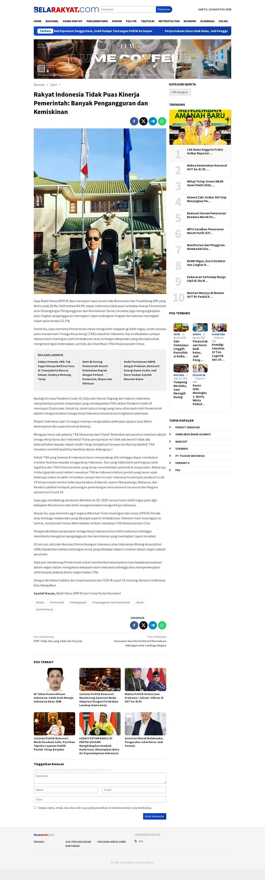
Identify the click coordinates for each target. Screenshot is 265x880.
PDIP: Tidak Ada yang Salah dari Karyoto (58, 639)
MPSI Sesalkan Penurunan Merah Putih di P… (205, 231)
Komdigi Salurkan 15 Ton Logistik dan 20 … (218, 352)
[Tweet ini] (143, 121)
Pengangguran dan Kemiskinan (111, 602)
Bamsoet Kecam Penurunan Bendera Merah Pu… (206, 215)
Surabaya (181, 448)
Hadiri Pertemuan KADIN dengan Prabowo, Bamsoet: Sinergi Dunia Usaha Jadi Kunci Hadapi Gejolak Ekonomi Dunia (142, 370)
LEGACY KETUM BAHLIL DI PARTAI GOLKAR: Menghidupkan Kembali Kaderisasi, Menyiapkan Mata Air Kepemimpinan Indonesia (99, 745)
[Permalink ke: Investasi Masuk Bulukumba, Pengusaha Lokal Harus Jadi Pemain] (145, 723)
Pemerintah (57, 602)
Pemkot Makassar (187, 427)
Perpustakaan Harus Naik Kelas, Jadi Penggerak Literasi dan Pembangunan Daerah (192, 31)
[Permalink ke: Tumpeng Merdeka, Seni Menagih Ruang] (181, 368)
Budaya (197, 334)
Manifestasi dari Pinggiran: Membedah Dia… (206, 247)
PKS (177, 470)
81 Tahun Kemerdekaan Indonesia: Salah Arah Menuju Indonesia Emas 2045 (53, 697)
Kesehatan (199, 375)
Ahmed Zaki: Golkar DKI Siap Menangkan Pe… (206, 199)
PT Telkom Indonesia (190, 456)
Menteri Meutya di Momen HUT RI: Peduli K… (205, 295)
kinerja (40, 602)
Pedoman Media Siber (111, 842)
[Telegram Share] (153, 121)
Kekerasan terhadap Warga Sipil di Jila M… (206, 279)
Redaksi (39, 842)
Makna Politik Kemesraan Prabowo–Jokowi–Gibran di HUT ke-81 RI (144, 697)
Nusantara (218, 334)
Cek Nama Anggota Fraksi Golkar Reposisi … (205, 151)
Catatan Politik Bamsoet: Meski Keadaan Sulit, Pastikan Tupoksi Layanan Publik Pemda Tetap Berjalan (54, 743)
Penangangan (78, 602)
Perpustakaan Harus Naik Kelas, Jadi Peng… (200, 351)
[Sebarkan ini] (134, 121)
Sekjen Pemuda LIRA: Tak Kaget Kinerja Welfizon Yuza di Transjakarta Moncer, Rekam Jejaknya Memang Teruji (56, 370)
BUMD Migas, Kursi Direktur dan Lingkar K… (206, 263)
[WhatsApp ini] (162, 121)
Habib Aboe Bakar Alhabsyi (193, 434)
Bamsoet (181, 441)
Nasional (178, 375)
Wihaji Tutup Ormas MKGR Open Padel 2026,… (205, 183)
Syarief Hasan (44, 609)
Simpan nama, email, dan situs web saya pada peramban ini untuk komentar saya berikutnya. (95, 808)
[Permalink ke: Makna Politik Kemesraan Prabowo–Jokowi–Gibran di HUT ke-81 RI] (145, 679)
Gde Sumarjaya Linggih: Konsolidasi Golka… (180, 349)
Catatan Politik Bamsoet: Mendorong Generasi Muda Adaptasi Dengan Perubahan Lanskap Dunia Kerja (98, 699)
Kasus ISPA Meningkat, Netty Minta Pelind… (200, 395)
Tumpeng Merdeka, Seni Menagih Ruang (180, 389)
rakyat (139, 602)
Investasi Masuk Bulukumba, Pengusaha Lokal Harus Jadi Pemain (144, 742)
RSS (141, 841)
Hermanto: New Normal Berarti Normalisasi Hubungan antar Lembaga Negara (140, 641)
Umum (176, 334)
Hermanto (182, 463)
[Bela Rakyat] (66, 9)
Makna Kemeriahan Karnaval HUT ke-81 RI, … (207, 167)
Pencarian (164, 9)
